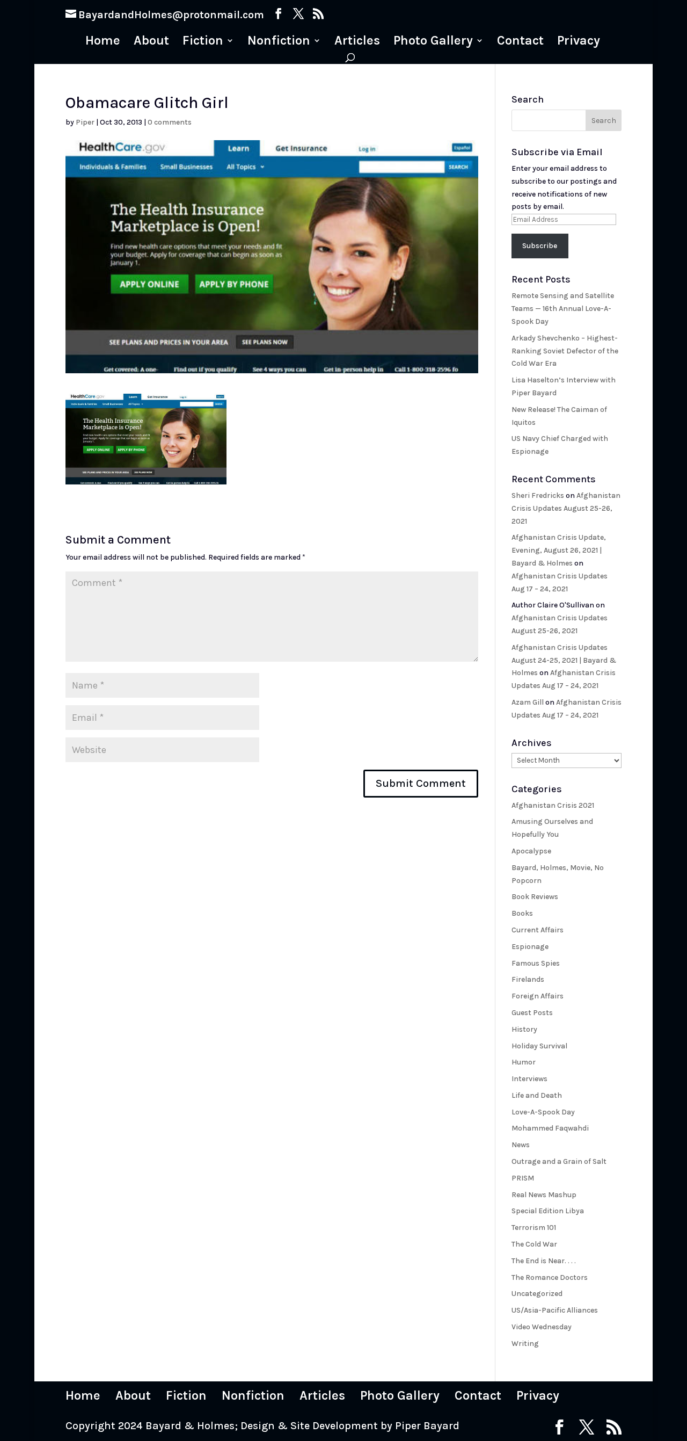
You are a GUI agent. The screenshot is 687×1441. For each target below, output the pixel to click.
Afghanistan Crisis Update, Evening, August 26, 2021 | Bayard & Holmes (558, 550)
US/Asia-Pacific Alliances (554, 1310)
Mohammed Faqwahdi (550, 1128)
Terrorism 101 (533, 1227)
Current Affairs (537, 930)
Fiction (202, 42)
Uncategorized (536, 1293)
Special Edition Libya (547, 1210)
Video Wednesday (541, 1326)
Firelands (527, 979)
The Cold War (534, 1244)
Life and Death (536, 1095)
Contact (520, 42)
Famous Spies (535, 963)
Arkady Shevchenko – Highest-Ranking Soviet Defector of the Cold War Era (564, 351)
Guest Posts (532, 1012)
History (524, 1029)
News (520, 1144)
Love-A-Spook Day (543, 1112)
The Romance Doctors (549, 1277)
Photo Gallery (433, 42)
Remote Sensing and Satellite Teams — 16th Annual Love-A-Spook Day (562, 308)
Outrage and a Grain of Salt (558, 1161)
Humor (523, 1062)
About (151, 42)
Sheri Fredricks (537, 495)
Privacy (578, 42)
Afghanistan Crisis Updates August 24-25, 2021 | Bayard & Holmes (563, 660)
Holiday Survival (539, 1046)
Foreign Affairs (537, 996)
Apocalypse (531, 851)
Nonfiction (278, 42)
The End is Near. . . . (543, 1260)
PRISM (522, 1178)
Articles (357, 42)
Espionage (530, 946)
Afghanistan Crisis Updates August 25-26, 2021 (565, 508)
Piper (85, 122)
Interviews (529, 1078)
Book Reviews (534, 896)
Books (522, 913)
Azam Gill (527, 702)
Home (102, 42)
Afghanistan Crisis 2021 (552, 805)
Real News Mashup (543, 1194)
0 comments (170, 122)
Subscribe (539, 245)
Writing (525, 1343)
